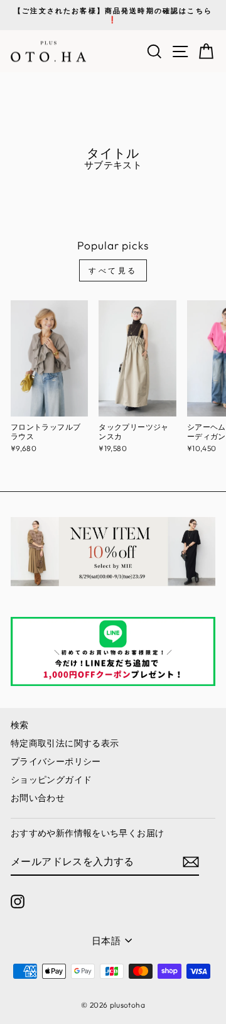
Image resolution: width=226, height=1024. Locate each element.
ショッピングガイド (51, 779)
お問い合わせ (38, 797)
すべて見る (113, 270)
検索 (20, 725)
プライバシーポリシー (56, 761)
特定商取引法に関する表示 (65, 743)
